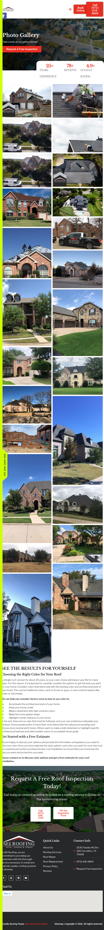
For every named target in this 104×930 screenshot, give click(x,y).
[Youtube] (25, 878)
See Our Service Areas (36, 924)
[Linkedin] (18, 878)
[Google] (11, 878)
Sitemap (59, 924)
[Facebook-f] (3, 878)
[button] (3, 16)
